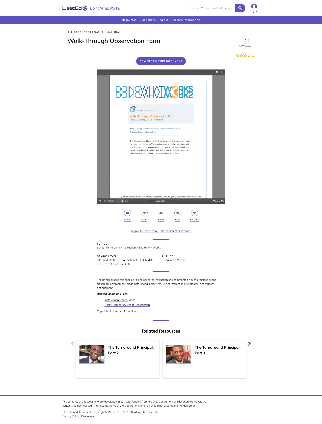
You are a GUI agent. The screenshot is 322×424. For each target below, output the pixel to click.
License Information (186, 19)
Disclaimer (87, 416)
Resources (129, 19)
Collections (148, 19)
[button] (254, 8)
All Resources (79, 32)
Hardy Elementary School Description (127, 304)
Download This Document (161, 61)
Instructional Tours (116, 300)
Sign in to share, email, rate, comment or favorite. (161, 231)
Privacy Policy (70, 416)
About (164, 19)
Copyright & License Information (116, 311)
